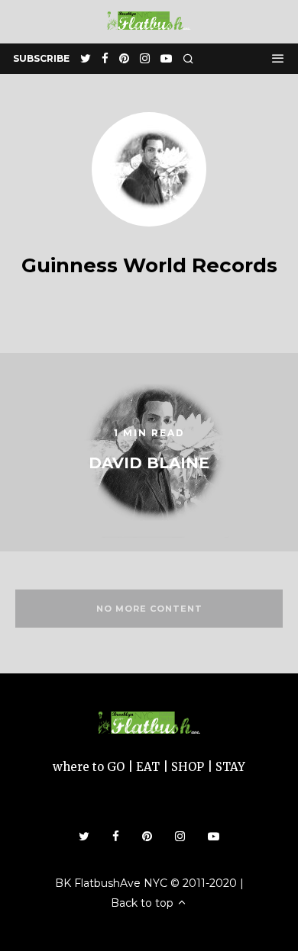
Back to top (144, 903)
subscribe (41, 58)
